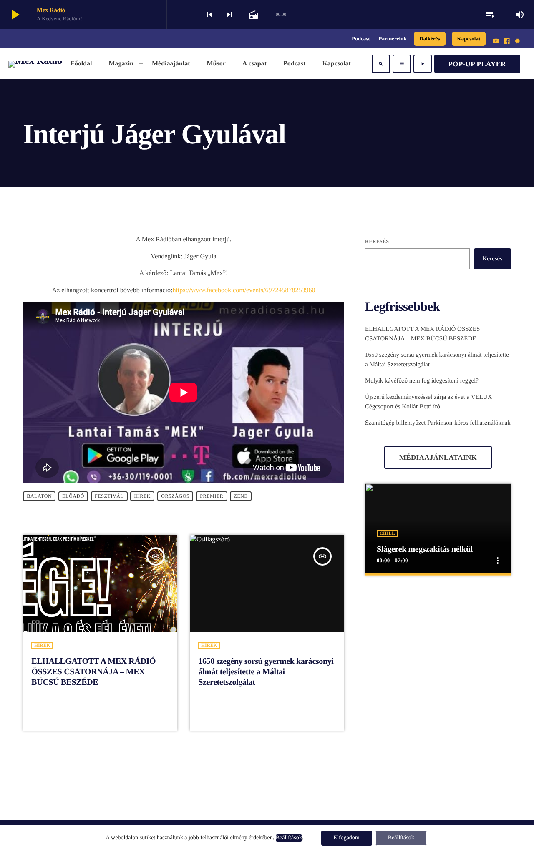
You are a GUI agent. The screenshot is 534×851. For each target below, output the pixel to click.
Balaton (39, 496)
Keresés (377, 241)
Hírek (142, 496)
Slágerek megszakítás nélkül (425, 549)
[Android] (517, 42)
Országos (175, 496)
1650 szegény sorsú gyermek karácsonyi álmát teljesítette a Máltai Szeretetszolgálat (265, 672)
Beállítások (289, 838)
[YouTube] (496, 42)
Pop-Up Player (477, 64)
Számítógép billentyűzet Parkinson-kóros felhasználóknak (438, 423)
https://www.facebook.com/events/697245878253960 (243, 290)
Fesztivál (109, 496)
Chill (387, 533)
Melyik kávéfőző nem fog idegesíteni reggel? (422, 381)
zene (240, 496)
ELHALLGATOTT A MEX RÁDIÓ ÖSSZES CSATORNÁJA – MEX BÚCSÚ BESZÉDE (93, 672)
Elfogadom (347, 838)
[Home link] (35, 63)
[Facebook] (507, 42)
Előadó (73, 496)
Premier (211, 496)
